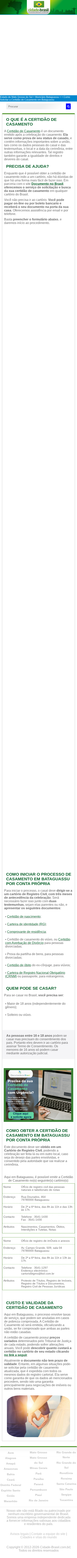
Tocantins (66, 1500)
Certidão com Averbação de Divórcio (37, 941)
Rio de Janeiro (38, 1500)
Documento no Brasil (47, 183)
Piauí (38, 1494)
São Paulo (66, 1489)
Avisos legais (19, 1534)
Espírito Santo (10, 1490)
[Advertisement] (38, 55)
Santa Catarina (66, 1483)
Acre (11, 1452)
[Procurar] (68, 106)
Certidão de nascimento (23, 916)
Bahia (11, 1474)
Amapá (10, 1463)
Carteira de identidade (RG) (26, 924)
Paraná (38, 1484)
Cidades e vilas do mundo (38, 1537)
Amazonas (11, 1468)
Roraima (66, 1478)
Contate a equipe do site (48, 1534)
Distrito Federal (10, 1485)
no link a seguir (15, 1355)
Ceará (11, 1479)
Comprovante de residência (26, 931)
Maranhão (10, 1501)
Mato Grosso (38, 1452)
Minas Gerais (38, 1468)
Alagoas (10, 1458)
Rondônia (66, 1473)
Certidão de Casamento (23, 131)
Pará (38, 1473)
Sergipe (66, 1494)
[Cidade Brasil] (38, 7)
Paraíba (39, 1478)
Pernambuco (38, 1489)
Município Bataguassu (47, 97)
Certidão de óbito (19, 965)
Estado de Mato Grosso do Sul (16, 97)
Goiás (11, 1495)
